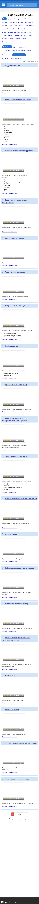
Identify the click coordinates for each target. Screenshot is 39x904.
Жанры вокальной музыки (17, 306)
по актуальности (16, 58)
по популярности (19, 55)
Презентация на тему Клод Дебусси (13, 559)
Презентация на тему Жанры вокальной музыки (17, 330)
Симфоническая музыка (16, 456)
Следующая (13, 818)
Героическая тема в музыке (17, 779)
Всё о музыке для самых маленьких (21, 743)
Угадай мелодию (12, 66)
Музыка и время (12, 709)
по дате (29, 55)
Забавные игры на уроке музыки (19, 568)
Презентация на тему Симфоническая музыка (16, 481)
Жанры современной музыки (18, 99)
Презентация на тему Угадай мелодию (14, 90)
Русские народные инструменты (19, 151)
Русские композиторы (15, 272)
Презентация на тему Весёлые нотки (13, 370)
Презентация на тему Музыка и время (14, 734)
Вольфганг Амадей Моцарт (17, 604)
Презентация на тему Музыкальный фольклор (16, 409)
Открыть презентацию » (9, 93)
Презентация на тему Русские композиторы (15, 296)
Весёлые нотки (11, 346)
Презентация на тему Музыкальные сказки (15, 263)
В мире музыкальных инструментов (21, 498)
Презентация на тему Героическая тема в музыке (17, 803)
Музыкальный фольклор (16, 384)
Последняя (25, 818)
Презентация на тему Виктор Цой (12, 700)
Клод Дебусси (11, 534)
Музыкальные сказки (14, 238)
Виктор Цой (10, 676)
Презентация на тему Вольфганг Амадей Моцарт (17, 628)
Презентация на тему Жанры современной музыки (18, 124)
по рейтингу (5, 58)
